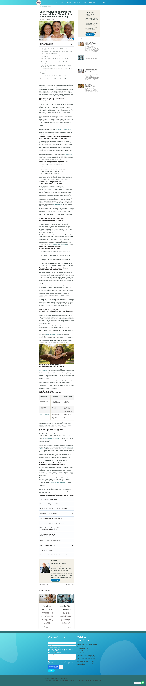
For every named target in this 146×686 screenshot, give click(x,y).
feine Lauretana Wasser (63, 336)
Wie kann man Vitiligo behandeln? (49, 504)
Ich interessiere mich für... (54, 647)
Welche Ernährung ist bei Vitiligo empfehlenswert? (53, 523)
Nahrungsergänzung (62, 650)
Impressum (57, 678)
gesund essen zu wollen (58, 458)
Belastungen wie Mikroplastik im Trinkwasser (57, 244)
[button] (68, 39)
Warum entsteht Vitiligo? (46, 550)
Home (40, 6)
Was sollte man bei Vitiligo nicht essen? (50, 540)
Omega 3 (51, 649)
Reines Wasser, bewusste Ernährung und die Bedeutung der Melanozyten (56, 69)
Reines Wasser (60, 649)
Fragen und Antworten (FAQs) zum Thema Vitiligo (54, 78)
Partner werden (92, 2)
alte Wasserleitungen (57, 204)
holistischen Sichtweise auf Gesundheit (50, 438)
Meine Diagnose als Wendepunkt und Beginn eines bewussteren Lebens (54, 59)
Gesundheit (44, 6)
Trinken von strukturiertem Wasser (53, 167)
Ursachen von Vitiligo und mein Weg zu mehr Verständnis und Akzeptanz (56, 55)
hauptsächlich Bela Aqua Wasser (53, 334)
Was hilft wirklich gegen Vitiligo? (48, 545)
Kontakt (84, 2)
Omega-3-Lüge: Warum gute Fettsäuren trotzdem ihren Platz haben (47, 607)
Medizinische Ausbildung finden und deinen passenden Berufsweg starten (65, 607)
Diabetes (59, 652)
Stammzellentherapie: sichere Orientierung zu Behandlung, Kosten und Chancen (91, 70)
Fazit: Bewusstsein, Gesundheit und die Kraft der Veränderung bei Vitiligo (53, 76)
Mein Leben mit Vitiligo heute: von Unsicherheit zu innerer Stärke (56, 72)
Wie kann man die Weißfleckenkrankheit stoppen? (53, 555)
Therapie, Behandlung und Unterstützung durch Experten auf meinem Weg (57, 62)
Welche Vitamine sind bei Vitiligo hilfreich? (51, 518)
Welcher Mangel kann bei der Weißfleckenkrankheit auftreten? (48, 535)
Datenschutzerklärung (49, 678)
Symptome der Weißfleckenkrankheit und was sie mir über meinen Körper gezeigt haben (56, 52)
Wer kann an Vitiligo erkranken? (48, 513)
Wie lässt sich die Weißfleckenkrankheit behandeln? (54, 508)
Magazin (69, 2)
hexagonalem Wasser (43, 373)
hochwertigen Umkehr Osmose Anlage (58, 482)
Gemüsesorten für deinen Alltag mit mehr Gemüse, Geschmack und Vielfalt (90, 85)
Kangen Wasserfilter (44, 414)
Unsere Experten (77, 2)
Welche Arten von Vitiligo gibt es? (49, 499)
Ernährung (52, 652)
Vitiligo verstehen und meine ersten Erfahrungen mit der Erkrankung (55, 49)
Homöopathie (69, 649)
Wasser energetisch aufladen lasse (52, 422)
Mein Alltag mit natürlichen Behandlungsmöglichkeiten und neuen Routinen (56, 66)
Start (56, 2)
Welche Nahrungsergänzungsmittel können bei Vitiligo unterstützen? (49, 528)
